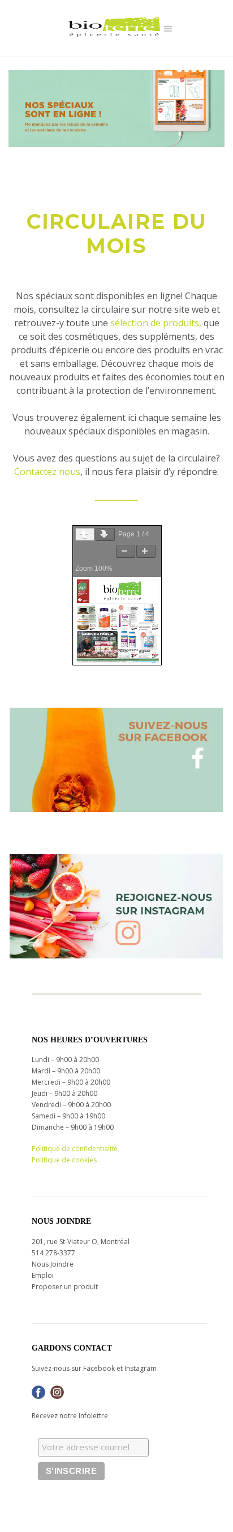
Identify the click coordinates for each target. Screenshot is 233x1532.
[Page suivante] (105, 534)
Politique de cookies (64, 1160)
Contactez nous (47, 471)
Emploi (43, 1275)
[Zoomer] (146, 551)
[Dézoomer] (125, 551)
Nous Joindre (53, 1264)
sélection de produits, (155, 323)
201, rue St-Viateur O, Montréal (81, 1241)
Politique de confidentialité (75, 1148)
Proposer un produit (65, 1286)
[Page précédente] (84, 534)
